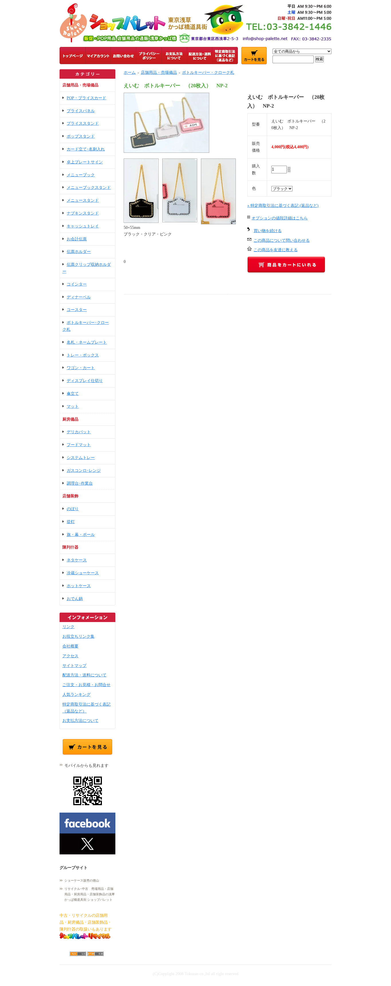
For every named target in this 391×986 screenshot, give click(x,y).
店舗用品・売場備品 (159, 72)
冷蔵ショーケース (83, 573)
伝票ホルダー (79, 252)
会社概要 (70, 646)
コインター (77, 284)
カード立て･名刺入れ (86, 149)
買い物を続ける (268, 231)
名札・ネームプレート (87, 342)
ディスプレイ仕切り (85, 381)
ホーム (130, 72)
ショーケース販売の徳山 (81, 880)
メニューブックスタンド (89, 187)
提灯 (71, 522)
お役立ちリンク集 (78, 636)
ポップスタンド (81, 136)
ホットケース (79, 586)
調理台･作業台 (80, 483)
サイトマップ (74, 666)
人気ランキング (76, 694)
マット (73, 406)
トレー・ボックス (83, 355)
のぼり (73, 509)
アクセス (70, 656)
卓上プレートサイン (85, 162)
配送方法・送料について (84, 675)
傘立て (73, 393)
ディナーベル (79, 297)
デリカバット (79, 432)
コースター (77, 310)
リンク (68, 627)
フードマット (79, 445)
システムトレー (81, 458)
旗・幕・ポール (81, 534)
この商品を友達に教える (276, 250)
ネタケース (77, 560)
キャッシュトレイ (83, 226)
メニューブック (81, 175)
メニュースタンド (83, 200)
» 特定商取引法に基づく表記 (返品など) (283, 205)
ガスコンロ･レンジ (84, 470)
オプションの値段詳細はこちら (280, 218)
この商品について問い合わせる (282, 240)
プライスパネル (81, 111)
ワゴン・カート (81, 368)
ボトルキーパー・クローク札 (208, 72)
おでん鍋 (75, 599)
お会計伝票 (77, 239)
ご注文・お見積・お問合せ (86, 685)
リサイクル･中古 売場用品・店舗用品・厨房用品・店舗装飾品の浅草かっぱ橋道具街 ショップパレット (89, 894)
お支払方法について (80, 720)
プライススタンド (83, 123)
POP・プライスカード (86, 98)
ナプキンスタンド (83, 213)
